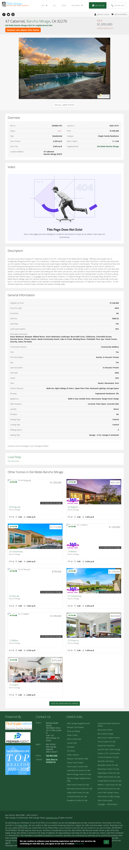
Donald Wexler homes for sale (109, 781)
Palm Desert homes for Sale (78, 784)
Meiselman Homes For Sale (108, 769)
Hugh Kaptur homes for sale (109, 773)
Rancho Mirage (38, 21)
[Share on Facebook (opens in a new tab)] (4, 14)
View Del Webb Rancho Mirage (64, 703)
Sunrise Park (72, 743)
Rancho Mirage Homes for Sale (79, 774)
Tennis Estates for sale (107, 741)
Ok (106, 842)
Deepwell (70, 747)
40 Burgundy (14, 507)
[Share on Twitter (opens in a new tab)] (8, 14)
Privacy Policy (23, 825)
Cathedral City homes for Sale (78, 770)
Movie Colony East (74, 739)
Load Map (14, 457)
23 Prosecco (73, 640)
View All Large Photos (64, 105)
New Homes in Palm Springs (109, 796)
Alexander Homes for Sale (108, 765)
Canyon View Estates (75, 762)
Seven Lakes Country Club (77, 766)
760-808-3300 (119, 5)
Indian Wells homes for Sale (78, 792)
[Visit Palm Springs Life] (17, 760)
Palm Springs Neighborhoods (78, 723)
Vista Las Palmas (73, 731)
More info (79, 843)
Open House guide (105, 800)
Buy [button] (43, 5)
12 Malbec (14, 640)
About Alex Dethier (105, 730)
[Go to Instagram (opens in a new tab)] (13, 14)
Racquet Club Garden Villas (77, 758)
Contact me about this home (23, 29)
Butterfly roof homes (106, 761)
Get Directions (13, 461)
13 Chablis (13, 685)
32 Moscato (14, 596)
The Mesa (71, 751)
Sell (54, 5)
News (64, 5)
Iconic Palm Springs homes (108, 792)
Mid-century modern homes (109, 737)
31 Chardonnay (74, 596)
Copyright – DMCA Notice (108, 804)
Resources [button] (76, 5)
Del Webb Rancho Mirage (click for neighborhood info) (28, 25)
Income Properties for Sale (108, 757)
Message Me (99, 5)
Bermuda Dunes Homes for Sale (79, 788)
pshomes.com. (52, 817)
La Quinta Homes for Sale (77, 796)
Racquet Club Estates (75, 727)
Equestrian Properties (106, 745)
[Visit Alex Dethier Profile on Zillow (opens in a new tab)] (17, 737)
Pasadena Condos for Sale (77, 800)
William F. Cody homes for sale (109, 784)
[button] (118, 14)
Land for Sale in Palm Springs (109, 749)
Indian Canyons (73, 755)
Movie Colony (72, 735)
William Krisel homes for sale (109, 777)
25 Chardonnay (16, 551)
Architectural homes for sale (109, 788)
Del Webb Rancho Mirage (108, 146)
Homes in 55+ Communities (109, 753)
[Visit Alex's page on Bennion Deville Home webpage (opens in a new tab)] (18, 725)
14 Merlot (72, 551)
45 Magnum (73, 507)
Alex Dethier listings (105, 734)
